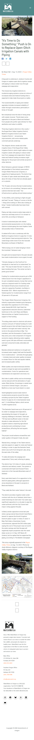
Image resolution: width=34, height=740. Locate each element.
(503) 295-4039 (7, 663)
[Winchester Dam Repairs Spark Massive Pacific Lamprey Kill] (3, 63)
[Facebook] (2, 59)
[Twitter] (6, 59)
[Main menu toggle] (30, 8)
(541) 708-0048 (7, 674)
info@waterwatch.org (9, 679)
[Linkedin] (10, 59)
